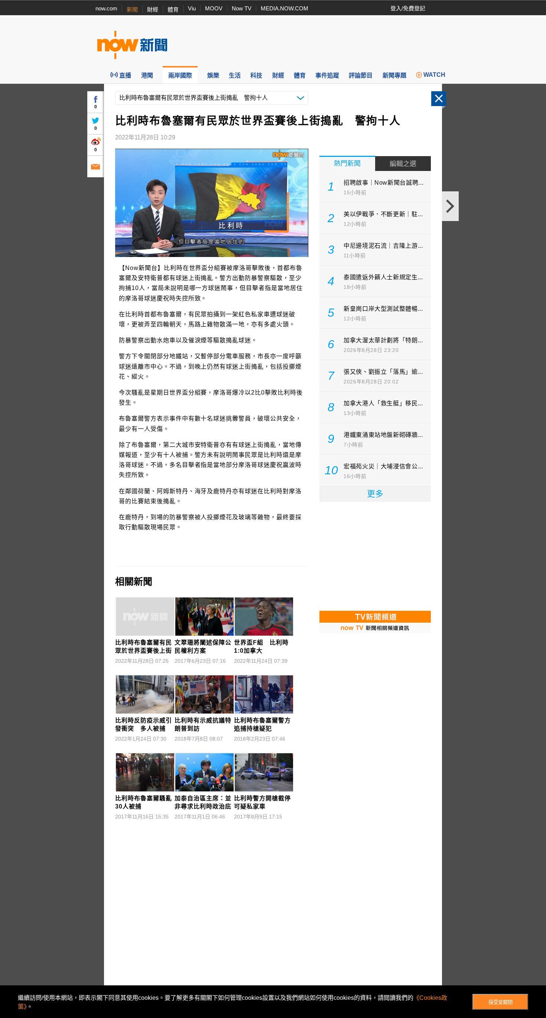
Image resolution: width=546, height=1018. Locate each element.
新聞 (132, 9)
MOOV (213, 8)
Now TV (241, 8)
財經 (152, 9)
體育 (173, 9)
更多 (375, 493)
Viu (192, 8)
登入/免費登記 (407, 8)
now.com (106, 8)
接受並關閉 (500, 1002)
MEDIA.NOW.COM (284, 8)
